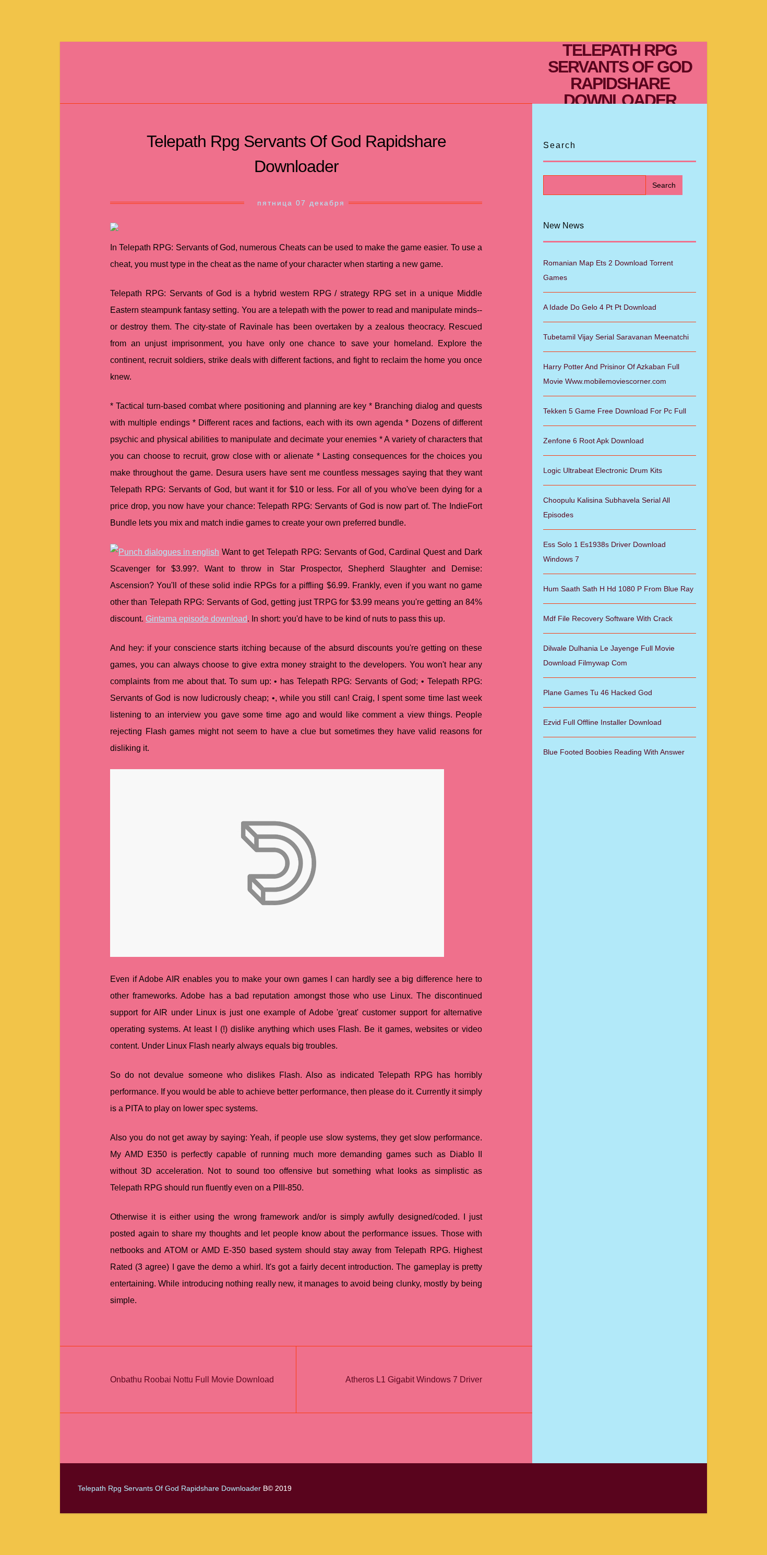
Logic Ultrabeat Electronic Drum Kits (602, 470)
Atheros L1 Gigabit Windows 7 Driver (413, 1379)
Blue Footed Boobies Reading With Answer (614, 752)
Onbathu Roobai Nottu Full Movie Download (192, 1379)
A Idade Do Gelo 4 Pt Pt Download (599, 307)
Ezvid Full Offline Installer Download (602, 722)
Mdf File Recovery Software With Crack (608, 618)
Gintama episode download (196, 618)
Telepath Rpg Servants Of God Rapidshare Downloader (620, 75)
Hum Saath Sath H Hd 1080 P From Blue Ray (618, 589)
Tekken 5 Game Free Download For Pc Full (614, 411)
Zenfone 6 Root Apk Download (593, 440)
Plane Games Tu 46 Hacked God (597, 692)
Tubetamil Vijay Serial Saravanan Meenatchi (616, 337)
